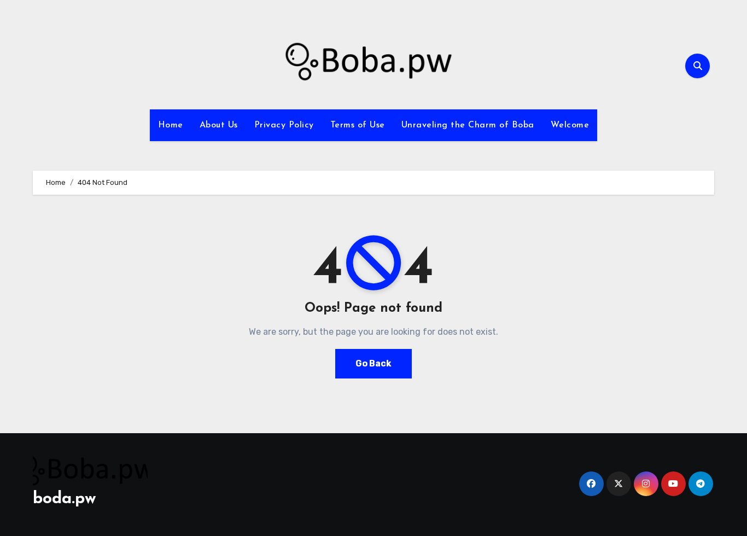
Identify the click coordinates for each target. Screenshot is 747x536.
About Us (219, 125)
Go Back (373, 363)
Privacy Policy (284, 125)
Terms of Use (357, 125)
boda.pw (64, 499)
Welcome (570, 125)
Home (170, 125)
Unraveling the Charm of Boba (467, 125)
